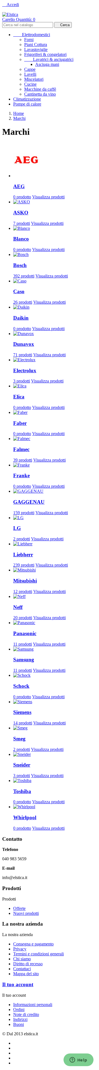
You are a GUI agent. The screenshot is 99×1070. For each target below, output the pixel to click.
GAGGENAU (29, 502)
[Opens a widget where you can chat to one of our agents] (78, 1060)
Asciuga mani (47, 64)
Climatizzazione (27, 99)
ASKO (20, 212)
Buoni (18, 1024)
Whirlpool (24, 817)
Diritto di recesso (28, 963)
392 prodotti (23, 276)
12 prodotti (22, 591)
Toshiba (22, 791)
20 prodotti (22, 617)
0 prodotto (22, 197)
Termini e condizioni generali (38, 954)
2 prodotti (21, 539)
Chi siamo (22, 958)
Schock (21, 686)
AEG (19, 186)
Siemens (22, 712)
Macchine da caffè (40, 89)
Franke (21, 475)
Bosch (20, 265)
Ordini (18, 1009)
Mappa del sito (26, 973)
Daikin (21, 318)
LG (17, 528)
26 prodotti (22, 302)
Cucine (30, 84)
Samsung (23, 659)
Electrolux (24, 370)
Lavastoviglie (36, 49)
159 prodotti (23, 512)
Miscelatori (33, 79)
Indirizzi (20, 1019)
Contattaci (22, 968)
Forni (29, 39)
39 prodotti (22, 460)
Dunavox (23, 344)
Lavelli (30, 74)
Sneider (21, 765)
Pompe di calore (27, 104)
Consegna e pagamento (33, 944)
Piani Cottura (35, 44)
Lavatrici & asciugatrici (48, 59)
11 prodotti (22, 644)
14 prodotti (22, 723)
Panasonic (24, 633)
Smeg (19, 739)
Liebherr (23, 554)
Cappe (29, 69)
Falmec (21, 449)
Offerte (19, 908)
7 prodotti (21, 223)
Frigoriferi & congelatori (45, 54)
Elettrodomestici (31, 34)
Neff (18, 607)
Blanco (21, 239)
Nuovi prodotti (26, 913)
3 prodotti (21, 381)
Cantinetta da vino (40, 94)
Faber (20, 423)
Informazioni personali (32, 1004)
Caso (18, 291)
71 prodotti (22, 354)
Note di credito (26, 1014)
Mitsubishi (25, 581)
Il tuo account (17, 984)
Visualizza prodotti (48, 197)
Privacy (19, 949)
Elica (18, 397)
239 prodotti (23, 565)
